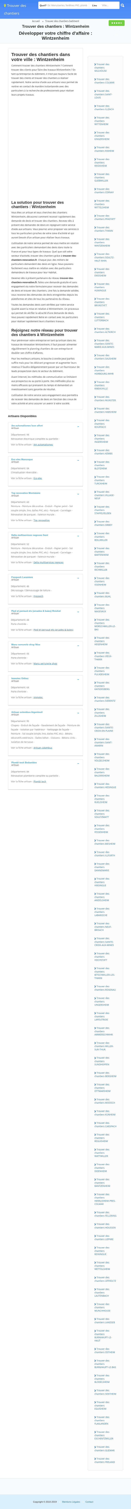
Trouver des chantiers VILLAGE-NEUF (104, 495)
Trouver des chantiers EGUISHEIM (101, 1405)
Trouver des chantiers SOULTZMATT (101, 814)
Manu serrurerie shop (45, 663)
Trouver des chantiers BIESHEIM (104, 842)
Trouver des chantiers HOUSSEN (105, 1226)
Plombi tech (40, 781)
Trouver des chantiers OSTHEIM (104, 1350)
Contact (89, 1502)
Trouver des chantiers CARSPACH (105, 1124)
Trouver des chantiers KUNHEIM (105, 1113)
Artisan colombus (43, 747)
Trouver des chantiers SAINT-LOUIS (103, 94)
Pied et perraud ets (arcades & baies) (53, 629)
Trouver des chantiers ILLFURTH (104, 854)
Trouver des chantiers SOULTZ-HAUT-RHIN (104, 257)
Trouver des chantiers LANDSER (104, 1320)
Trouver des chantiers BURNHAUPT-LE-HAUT (103, 1335)
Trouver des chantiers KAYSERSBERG (102, 686)
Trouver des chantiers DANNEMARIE (101, 867)
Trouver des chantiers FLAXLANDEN (101, 1420)
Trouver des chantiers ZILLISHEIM (101, 712)
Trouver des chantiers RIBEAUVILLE (101, 385)
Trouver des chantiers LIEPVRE (103, 1237)
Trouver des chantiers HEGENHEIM (101, 641)
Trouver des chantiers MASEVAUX (101, 608)
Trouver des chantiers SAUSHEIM (105, 357)
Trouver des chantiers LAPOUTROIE (101, 1016)
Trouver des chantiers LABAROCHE (101, 912)
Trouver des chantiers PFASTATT (104, 217)
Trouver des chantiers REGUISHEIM (101, 1138)
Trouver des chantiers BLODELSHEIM (102, 1379)
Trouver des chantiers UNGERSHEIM (101, 1001)
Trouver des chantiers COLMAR (104, 81)
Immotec (38, 697)
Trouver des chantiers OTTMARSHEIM (102, 1088)
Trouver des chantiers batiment (62, 21)
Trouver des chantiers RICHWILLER (101, 566)
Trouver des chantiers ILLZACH (104, 107)
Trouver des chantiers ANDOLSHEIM (101, 897)
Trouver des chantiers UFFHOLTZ (105, 1279)
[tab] (45, 426)
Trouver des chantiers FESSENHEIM (101, 828)
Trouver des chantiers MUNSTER (105, 398)
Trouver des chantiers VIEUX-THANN (103, 656)
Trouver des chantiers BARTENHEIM (101, 551)
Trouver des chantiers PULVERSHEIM (101, 671)
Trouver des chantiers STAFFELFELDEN (102, 510)
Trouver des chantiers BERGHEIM (105, 1074)
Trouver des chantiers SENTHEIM (105, 1392)
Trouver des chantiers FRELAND (104, 1460)
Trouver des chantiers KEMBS (103, 452)
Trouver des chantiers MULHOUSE (101, 67)
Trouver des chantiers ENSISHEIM (101, 272)
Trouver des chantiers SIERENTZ (104, 699)
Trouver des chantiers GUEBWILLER (101, 177)
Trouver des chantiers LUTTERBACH (101, 317)
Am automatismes (43, 444)
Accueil (36, 21)
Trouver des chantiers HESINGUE (105, 785)
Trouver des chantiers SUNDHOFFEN (101, 1061)
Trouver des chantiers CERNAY (104, 190)
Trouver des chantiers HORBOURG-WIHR (104, 370)
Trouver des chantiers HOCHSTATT (101, 956)
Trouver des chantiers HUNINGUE (101, 287)
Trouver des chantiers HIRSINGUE (101, 882)
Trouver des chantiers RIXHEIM (104, 149)
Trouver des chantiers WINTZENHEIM (102, 242)
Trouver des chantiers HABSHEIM (105, 410)
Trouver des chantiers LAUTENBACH (101, 1292)
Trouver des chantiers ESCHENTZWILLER (103, 1435)
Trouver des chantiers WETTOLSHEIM (102, 1266)
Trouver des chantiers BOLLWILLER (101, 536)
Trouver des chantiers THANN (103, 229)
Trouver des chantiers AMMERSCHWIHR (103, 1031)
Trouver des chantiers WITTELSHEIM (101, 204)
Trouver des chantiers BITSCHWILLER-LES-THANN (104, 973)
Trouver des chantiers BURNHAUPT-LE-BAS (105, 1364)
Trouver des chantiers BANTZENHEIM (102, 1182)
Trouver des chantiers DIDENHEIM (101, 1167)
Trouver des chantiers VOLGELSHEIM (101, 757)
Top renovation (42, 520)
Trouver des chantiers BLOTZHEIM (101, 465)
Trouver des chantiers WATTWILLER (101, 1153)
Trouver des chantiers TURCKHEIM (101, 480)
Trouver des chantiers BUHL (102, 594)
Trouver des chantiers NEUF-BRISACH (103, 927)
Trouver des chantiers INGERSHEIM (101, 438)
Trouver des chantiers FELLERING (105, 1214)
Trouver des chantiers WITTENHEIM (101, 121)
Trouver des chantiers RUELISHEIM (101, 799)
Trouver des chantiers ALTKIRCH (105, 330)
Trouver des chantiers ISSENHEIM (101, 581)
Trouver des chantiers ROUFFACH (101, 423)
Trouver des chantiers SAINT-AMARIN (103, 742)
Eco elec (38, 478)
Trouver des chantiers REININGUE (101, 1251)
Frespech (38, 596)
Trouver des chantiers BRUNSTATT (101, 302)
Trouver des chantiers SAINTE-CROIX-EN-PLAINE (104, 727)
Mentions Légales (71, 1502)
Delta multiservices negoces (48, 562)
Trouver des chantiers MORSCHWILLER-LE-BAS (105, 624)
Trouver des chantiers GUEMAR (104, 1448)
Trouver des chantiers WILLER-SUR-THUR (104, 1046)
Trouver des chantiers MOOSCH (104, 1101)
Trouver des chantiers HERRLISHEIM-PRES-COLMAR (105, 1199)
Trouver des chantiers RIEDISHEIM (101, 162)
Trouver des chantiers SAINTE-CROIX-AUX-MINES (104, 941)
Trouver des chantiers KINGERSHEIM (101, 136)
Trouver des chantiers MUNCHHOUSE (102, 1307)
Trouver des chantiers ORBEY (103, 523)
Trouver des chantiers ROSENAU (105, 988)
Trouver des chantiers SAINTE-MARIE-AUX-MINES (104, 343)
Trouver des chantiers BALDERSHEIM (102, 772)
